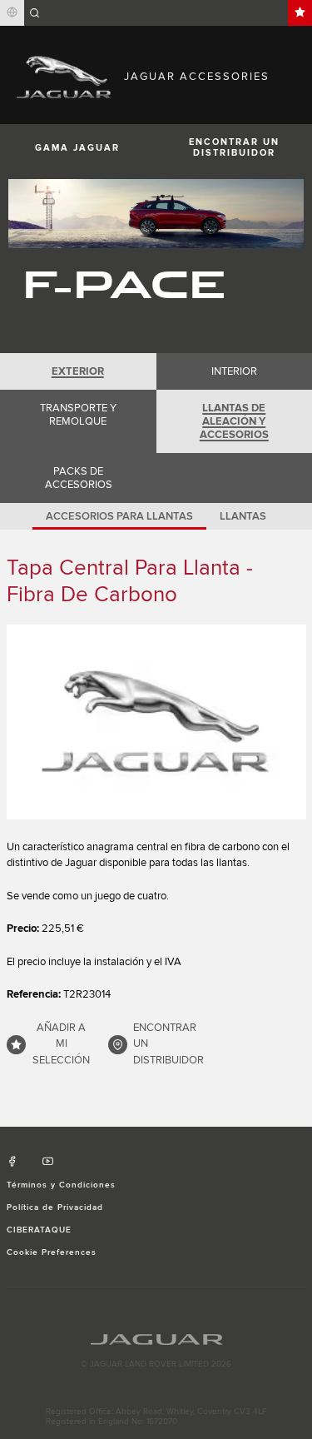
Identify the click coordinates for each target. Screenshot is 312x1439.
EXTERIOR (78, 371)
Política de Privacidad (55, 1207)
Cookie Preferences (52, 1252)
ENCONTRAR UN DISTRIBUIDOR (168, 1044)
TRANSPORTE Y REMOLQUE (78, 414)
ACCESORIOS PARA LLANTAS (119, 516)
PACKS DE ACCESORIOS (78, 478)
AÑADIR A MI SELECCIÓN (61, 1044)
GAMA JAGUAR (77, 147)
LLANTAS (243, 516)
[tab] (78, 371)
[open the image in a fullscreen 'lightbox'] (156, 722)
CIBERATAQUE (39, 1230)
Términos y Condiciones (61, 1185)
